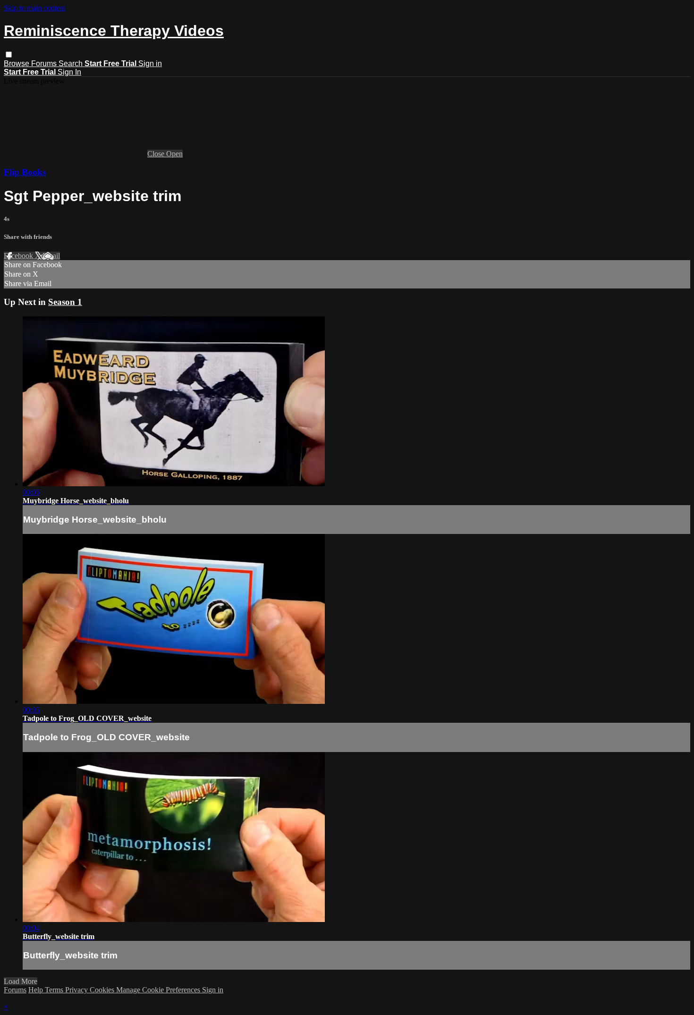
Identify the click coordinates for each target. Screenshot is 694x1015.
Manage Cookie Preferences (159, 990)
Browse (17, 63)
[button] (9, 54)
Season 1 (65, 302)
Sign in (150, 63)
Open (174, 154)
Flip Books (25, 172)
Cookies (103, 990)
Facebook (19, 256)
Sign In (69, 72)
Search (72, 63)
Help (36, 990)
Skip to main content (34, 8)
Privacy (77, 990)
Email (51, 256)
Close (156, 154)
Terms (55, 990)
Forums (45, 63)
